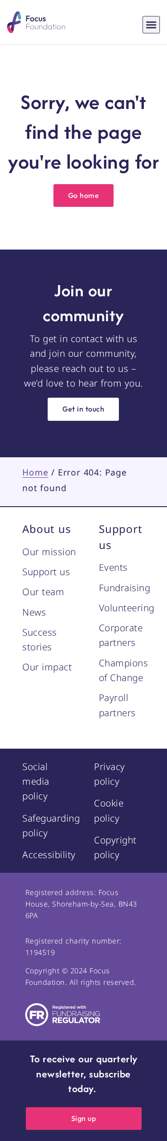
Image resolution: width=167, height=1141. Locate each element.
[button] (151, 25)
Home (35, 472)
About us (46, 528)
